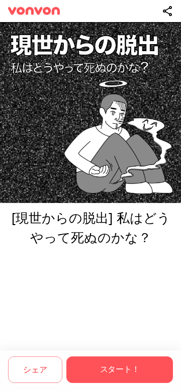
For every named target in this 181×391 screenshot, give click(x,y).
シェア (35, 369)
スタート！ (119, 369)
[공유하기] (167, 11)
